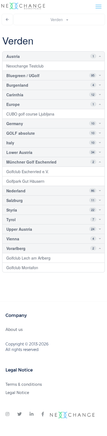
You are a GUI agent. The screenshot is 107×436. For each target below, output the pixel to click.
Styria (11, 210)
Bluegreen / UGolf (23, 75)
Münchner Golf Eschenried (31, 162)
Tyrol (11, 219)
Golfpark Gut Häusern (25, 181)
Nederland (16, 190)
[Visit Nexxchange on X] (19, 414)
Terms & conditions (23, 384)
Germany (14, 123)
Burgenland (17, 85)
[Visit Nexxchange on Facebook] (42, 414)
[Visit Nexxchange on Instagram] (7, 414)
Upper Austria (19, 229)
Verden (58, 19)
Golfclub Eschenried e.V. (27, 171)
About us (13, 329)
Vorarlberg (16, 248)
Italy (10, 142)
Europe (13, 104)
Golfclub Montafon (22, 267)
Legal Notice (17, 392)
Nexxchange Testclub (25, 66)
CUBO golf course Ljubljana (30, 114)
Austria (13, 56)
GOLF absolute (20, 133)
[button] (95, 56)
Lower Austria (19, 152)
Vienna (12, 238)
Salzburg (14, 200)
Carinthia (14, 94)
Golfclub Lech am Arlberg (28, 258)
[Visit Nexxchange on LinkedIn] (31, 414)
